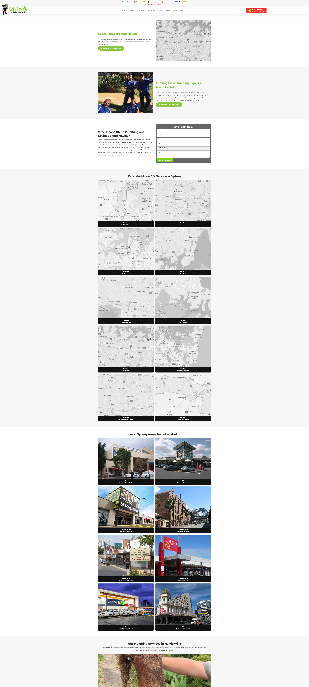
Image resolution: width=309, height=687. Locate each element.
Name (159, 129)
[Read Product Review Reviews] (154, 1)
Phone (160, 134)
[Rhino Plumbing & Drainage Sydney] (52, 9)
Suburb (160, 143)
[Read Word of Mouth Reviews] (168, 1)
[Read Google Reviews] (141, 1)
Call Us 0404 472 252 (111, 48)
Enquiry (159, 152)
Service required (162, 147)
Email (159, 138)
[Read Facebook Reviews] (181, 1)
